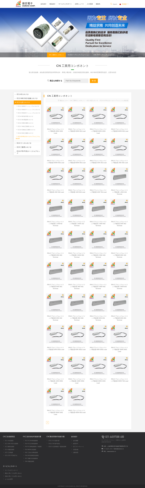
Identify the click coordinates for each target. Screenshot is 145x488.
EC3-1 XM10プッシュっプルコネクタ (28, 106)
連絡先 (98, 4)
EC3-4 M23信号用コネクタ (25, 116)
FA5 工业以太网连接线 (31, 452)
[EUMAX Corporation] (25, 3)
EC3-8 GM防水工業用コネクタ (26, 130)
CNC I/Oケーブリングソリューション (105, 55)
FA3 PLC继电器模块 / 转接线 (33, 446)
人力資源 (90, 4)
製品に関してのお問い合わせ (13, 473)
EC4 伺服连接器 (9, 449)
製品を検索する (55, 81)
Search (115, 4)
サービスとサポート (65, 4)
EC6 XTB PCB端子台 (11, 455)
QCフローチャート (78, 446)
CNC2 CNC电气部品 (54, 443)
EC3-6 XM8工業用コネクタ (25, 123)
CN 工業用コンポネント (56, 55)
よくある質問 (9, 479)
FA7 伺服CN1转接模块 (31, 458)
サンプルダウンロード (11, 470)
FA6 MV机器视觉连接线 (32, 455)
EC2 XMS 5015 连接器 (11, 443)
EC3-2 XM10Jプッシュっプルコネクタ (28, 109)
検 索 (94, 81)
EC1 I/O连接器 (9, 440)
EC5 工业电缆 (9, 452)
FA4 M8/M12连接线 (30, 449)
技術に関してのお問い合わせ (13, 476)
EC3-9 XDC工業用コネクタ (25, 133)
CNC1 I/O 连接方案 (53, 440)
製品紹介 (52, 4)
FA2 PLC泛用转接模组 (31, 443)
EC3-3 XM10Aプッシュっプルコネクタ (28, 113)
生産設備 (75, 449)
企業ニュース (79, 4)
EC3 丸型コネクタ (92, 100)
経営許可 (75, 443)
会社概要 (75, 440)
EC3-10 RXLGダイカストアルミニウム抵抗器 (28, 137)
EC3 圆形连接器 (9, 446)
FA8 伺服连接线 (29, 461)
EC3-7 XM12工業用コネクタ (25, 126)
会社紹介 (43, 4)
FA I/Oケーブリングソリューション (79, 55)
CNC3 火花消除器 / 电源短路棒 (57, 446)
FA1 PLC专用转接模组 (31, 440)
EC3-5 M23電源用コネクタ (25, 119)
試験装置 (75, 452)
